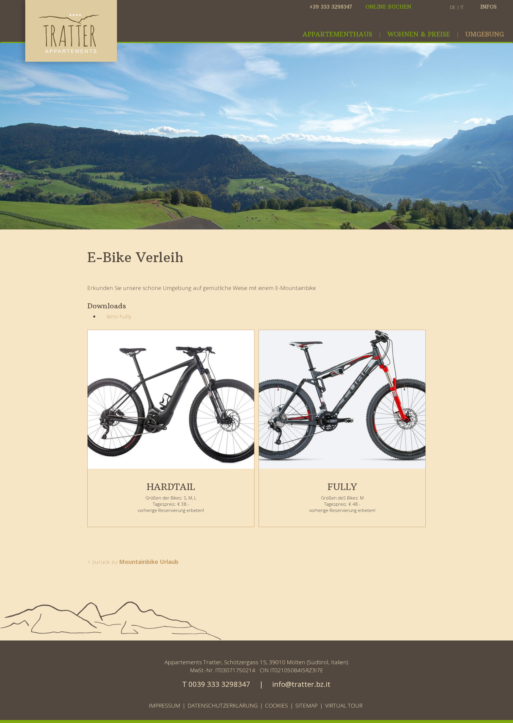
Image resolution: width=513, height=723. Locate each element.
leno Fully (118, 316)
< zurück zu (132, 562)
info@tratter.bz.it (301, 684)
